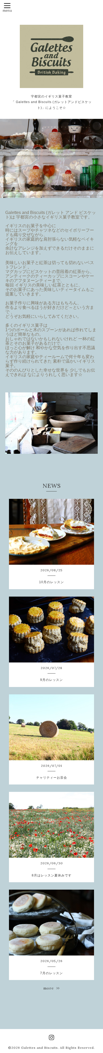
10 (87, 192)
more (50, 988)
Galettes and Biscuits (39, 1048)
